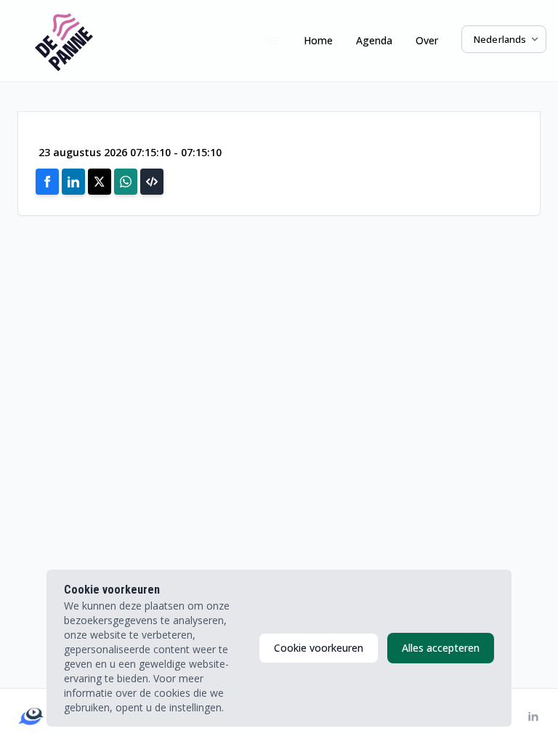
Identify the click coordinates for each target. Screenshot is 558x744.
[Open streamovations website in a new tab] (31, 716)
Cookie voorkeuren (318, 648)
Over (427, 40)
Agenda (374, 40)
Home (318, 40)
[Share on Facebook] (47, 182)
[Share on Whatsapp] (125, 182)
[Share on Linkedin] (73, 182)
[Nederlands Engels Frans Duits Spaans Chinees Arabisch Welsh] (503, 39)
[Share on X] (99, 182)
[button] (151, 182)
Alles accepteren (441, 648)
